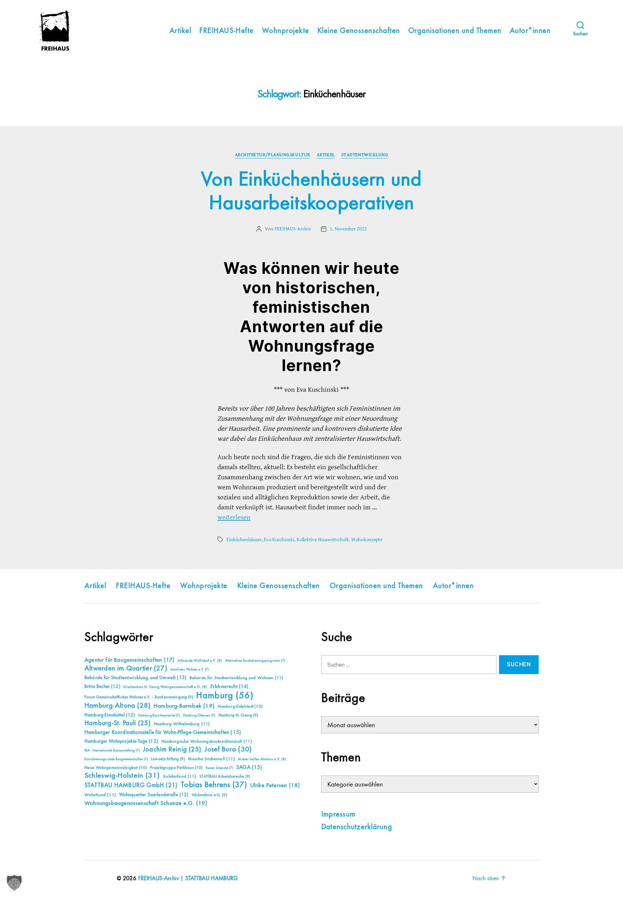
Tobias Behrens (214, 785)
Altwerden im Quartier (125, 668)
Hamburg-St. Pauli (117, 723)
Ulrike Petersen (275, 785)
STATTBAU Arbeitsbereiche (224, 777)
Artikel (180, 31)
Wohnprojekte (285, 31)
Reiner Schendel (219, 768)
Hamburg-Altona (117, 705)
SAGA (249, 767)
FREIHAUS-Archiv (293, 229)
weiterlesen (233, 517)
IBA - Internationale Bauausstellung (112, 750)
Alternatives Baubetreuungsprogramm (255, 660)
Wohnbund (100, 795)
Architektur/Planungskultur (272, 155)
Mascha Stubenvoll (211, 759)
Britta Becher (102, 686)
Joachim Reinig (172, 749)
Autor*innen (530, 31)
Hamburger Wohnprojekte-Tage (121, 741)
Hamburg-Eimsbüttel (109, 715)
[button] (14, 882)
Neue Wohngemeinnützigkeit (115, 767)
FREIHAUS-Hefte (226, 31)
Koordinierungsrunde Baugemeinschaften (116, 759)
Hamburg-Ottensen (199, 715)
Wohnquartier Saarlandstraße (154, 794)
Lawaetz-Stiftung (168, 759)
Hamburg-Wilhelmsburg (182, 724)
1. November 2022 (348, 229)
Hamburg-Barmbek (183, 706)
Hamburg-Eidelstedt (240, 706)
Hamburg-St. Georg (238, 715)
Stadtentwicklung (364, 155)
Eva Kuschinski (279, 539)
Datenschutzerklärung (356, 827)
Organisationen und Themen (455, 31)
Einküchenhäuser (244, 539)
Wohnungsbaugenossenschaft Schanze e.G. (145, 803)
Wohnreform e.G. (209, 795)
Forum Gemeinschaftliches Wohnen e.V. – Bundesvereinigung (138, 697)
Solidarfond (179, 776)
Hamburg (224, 696)
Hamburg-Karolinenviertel (159, 715)
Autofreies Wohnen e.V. (189, 669)
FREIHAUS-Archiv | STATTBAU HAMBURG (188, 878)
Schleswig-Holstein (122, 775)
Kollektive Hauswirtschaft (322, 539)
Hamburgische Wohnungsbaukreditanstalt (206, 741)
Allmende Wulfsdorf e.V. (199, 661)
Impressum (338, 815)
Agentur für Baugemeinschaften (129, 660)
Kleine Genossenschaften (358, 31)
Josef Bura (228, 749)
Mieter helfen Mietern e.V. (262, 759)
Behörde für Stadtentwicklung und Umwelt (135, 678)
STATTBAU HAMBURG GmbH (130, 785)
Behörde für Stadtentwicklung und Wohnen (236, 678)
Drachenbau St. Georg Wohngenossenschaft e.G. (165, 687)
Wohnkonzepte (367, 539)
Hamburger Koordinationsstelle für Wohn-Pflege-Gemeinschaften (162, 732)
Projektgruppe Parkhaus (176, 767)
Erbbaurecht (229, 686)
